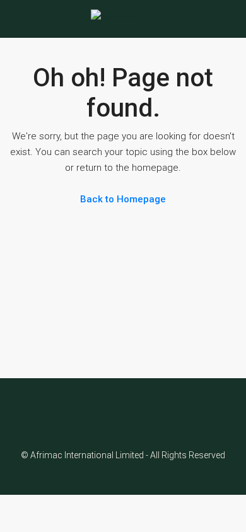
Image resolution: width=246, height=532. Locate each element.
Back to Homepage (123, 199)
